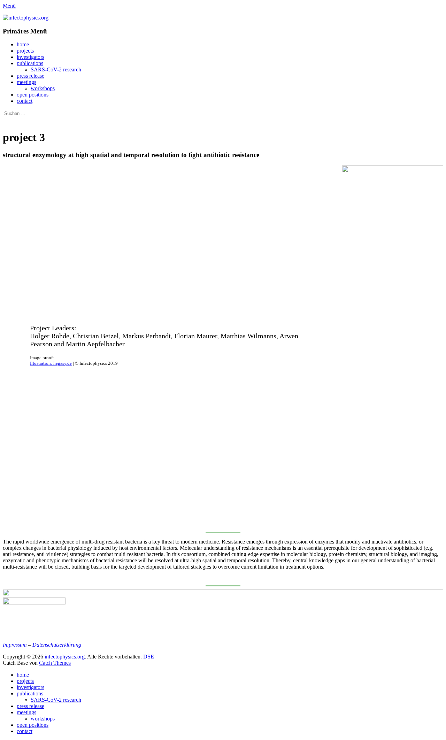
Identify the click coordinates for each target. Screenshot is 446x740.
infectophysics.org (65, 657)
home (23, 44)
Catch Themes (55, 663)
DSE (148, 657)
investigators (30, 57)
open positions (32, 95)
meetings (26, 82)
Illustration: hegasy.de (51, 363)
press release (30, 76)
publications (30, 63)
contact (24, 101)
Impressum (15, 645)
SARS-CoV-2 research (56, 69)
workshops (43, 88)
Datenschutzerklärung (56, 645)
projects (25, 51)
